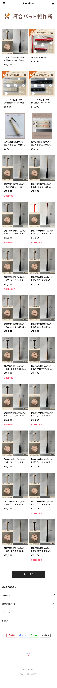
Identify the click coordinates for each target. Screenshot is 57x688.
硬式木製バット (9, 604)
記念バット (6, 621)
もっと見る (28, 574)
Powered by (25, 674)
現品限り (6, 595)
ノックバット (7, 612)
